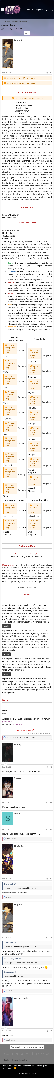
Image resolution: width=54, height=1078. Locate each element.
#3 (51, 802)
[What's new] (46, 9)
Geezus (17, 778)
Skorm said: (8, 884)
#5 (51, 879)
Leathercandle (21, 998)
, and (21, 737)
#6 (51, 937)
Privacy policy (42, 1066)
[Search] (51, 9)
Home (9, 1068)
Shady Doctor (20, 845)
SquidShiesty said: (11, 958)
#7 (51, 1031)
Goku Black (17, 724)
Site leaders (6, 1066)
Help (4, 1068)
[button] (2, 9)
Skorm (17, 813)
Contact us (17, 1066)
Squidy (17, 744)
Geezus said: (9, 972)
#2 (51, 767)
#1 (51, 73)
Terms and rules (29, 1066)
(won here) (7, 721)
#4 (51, 829)
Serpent (6, 29)
